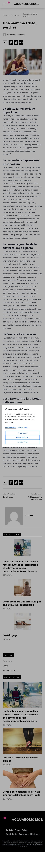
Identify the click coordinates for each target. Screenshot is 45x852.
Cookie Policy (10, 427)
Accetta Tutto (23, 442)
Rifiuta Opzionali (22, 437)
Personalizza (22, 433)
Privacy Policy (23, 427)
